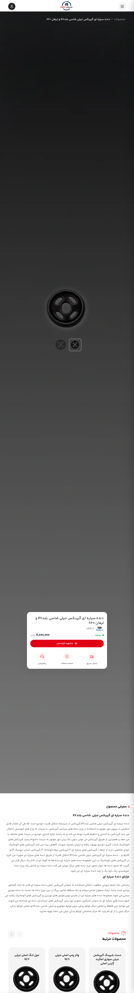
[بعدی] (11, 934)
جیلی (65, 911)
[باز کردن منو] (122, 6)
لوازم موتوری (63, 906)
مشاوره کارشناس (65, 643)
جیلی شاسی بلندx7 (43, 906)
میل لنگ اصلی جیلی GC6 (26, 957)
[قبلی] (19, 934)
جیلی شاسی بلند (93, 824)
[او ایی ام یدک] (67, 6)
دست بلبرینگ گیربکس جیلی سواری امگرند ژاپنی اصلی (107, 959)
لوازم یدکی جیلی (81, 906)
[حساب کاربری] (11, 6)
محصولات (119, 19)
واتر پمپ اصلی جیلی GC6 (67, 957)
